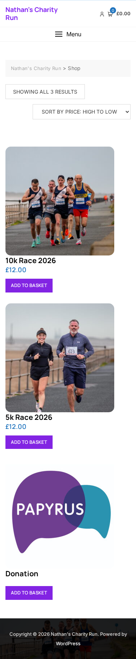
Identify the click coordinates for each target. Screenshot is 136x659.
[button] (68, 34)
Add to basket (29, 285)
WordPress (68, 643)
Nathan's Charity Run (31, 13)
